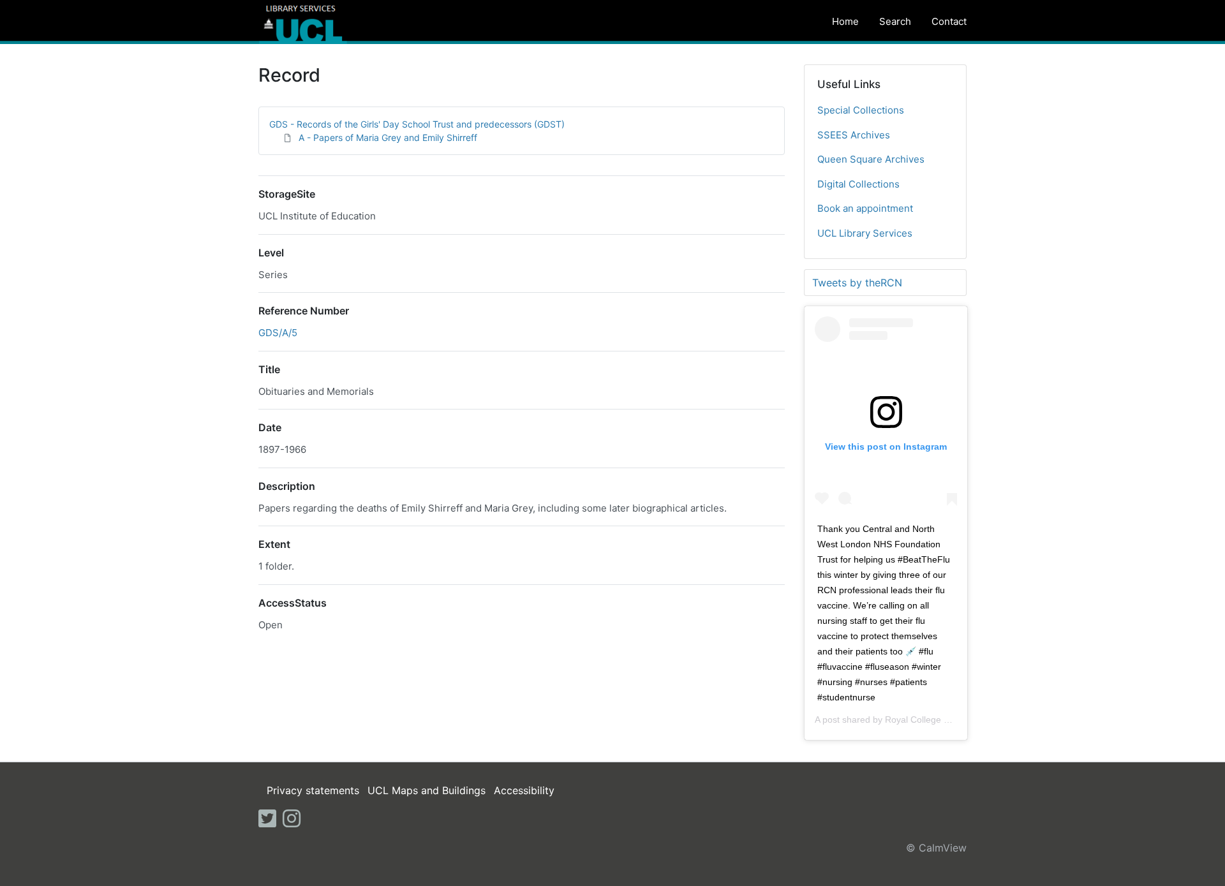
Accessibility (524, 790)
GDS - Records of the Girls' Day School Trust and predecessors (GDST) (417, 124)
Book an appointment (865, 208)
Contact (949, 21)
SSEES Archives (853, 135)
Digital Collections (858, 184)
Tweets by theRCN (857, 282)
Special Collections (860, 110)
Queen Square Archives (870, 159)
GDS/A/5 (277, 333)
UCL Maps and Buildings (427, 790)
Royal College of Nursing (935, 719)
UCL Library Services (864, 233)
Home (845, 21)
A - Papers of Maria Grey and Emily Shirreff (388, 137)
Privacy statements (313, 790)
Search (895, 21)
